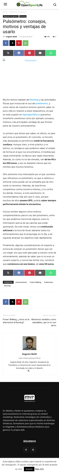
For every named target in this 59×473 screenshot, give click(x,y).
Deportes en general (18, 12)
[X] (12, 43)
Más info (39, 469)
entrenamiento (21, 282)
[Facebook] (6, 43)
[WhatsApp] (25, 43)
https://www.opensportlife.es (30, 358)
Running (23, 16)
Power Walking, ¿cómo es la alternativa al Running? (16, 321)
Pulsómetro (48, 282)
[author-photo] (29, 350)
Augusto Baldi (11, 36)
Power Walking (35, 282)
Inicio (5, 12)
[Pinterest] (19, 43)
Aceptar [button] (29, 469)
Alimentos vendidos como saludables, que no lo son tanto (43, 322)
